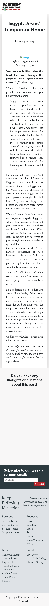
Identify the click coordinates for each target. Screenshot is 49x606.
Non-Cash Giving (36, 558)
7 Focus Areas (9, 558)
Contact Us (8, 569)
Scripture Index (10, 532)
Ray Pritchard (9, 562)
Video (30, 528)
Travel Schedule (10, 565)
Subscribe (39, 484)
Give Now (32, 554)
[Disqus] (24, 423)
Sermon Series (10, 525)
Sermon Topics (10, 528)
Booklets (31, 525)
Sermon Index (9, 521)
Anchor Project (10, 573)
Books (30, 521)
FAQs (30, 536)
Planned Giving (35, 562)
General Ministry (11, 554)
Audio (30, 532)
